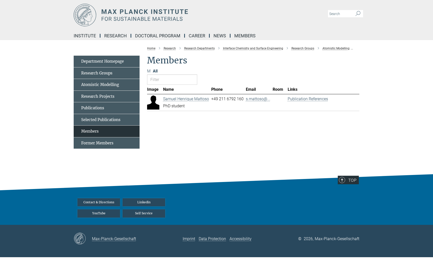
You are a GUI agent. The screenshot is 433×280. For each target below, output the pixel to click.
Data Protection (212, 238)
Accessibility (241, 238)
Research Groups (97, 73)
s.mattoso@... (258, 99)
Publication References (308, 99)
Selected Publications (101, 119)
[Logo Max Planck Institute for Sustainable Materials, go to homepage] (168, 15)
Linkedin (144, 202)
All (155, 71)
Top (352, 180)
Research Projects (98, 96)
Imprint (189, 238)
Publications (92, 108)
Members (90, 131)
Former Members (97, 143)
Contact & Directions (98, 202)
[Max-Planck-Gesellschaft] (83, 239)
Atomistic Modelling (100, 84)
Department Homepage (102, 61)
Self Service (144, 213)
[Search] (358, 13)
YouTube (98, 213)
